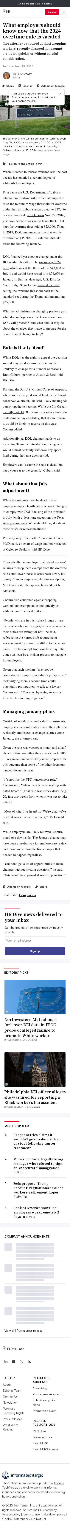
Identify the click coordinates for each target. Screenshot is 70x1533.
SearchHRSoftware (45, 1449)
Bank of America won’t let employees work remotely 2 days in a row (36, 1212)
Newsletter (10, 1402)
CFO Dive (39, 1431)
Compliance (27, 895)
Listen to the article (25, 163)
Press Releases (12, 1419)
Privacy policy (11, 1514)
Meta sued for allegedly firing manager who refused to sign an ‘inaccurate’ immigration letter (38, 1165)
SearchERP (40, 1443)
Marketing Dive (42, 1437)
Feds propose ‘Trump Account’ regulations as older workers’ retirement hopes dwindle (38, 1190)
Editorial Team (12, 1390)
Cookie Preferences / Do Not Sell (24, 1519)
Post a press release (30, 1330)
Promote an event (44, 1411)
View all (9, 1330)
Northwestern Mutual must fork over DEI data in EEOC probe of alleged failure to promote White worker (30, 1027)
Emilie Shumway (22, 73)
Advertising (40, 1388)
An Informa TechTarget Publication (35, 3)
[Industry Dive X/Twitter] (21, 1362)
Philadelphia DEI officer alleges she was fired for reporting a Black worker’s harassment (35, 1097)
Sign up (52, 11)
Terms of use (31, 1514)
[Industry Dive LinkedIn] (6, 1362)
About (7, 1384)
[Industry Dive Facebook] (14, 1362)
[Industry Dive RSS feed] (29, 1362)
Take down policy (53, 1514)
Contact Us (10, 1396)
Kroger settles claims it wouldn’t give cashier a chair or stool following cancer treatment (37, 1141)
